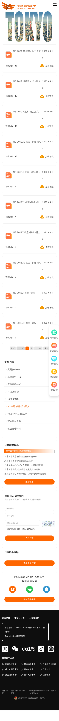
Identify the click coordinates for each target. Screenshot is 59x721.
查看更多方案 (29, 563)
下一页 (38, 348)
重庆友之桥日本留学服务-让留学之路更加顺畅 (25, 474)
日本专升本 (29, 669)
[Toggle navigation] (54, 5)
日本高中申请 (29, 675)
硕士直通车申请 (11, 669)
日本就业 (46, 669)
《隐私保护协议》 (28, 529)
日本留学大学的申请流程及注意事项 (20, 456)
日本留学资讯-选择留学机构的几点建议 (22, 469)
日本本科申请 (29, 664)
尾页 (46, 348)
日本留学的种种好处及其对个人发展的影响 (23, 465)
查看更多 (29, 481)
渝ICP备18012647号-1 (18, 691)
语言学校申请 (11, 664)
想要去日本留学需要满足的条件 (18, 461)
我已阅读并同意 (21, 529)
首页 (13, 348)
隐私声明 (5, 691)
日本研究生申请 (49, 664)
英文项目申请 (11, 675)
